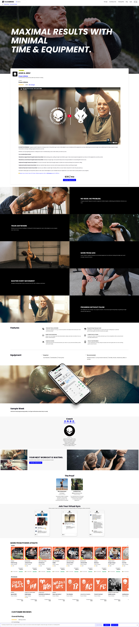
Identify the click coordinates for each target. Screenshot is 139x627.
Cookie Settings (99, 624)
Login (131, 1)
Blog (127, 1)
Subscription (20, 568)
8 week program (20, 599)
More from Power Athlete (69, 423)
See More (20, 557)
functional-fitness (13, 4)
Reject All (107, 624)
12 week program (61, 599)
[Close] (137, 625)
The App (105, 1)
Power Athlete (23, 76)
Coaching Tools (112, 1)
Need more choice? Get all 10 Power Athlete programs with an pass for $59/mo (39, 173)
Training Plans (121, 1)
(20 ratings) (32, 84)
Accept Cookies (115, 624)
